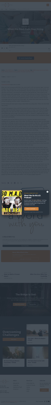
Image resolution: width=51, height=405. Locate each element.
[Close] (47, 192)
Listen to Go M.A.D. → (31, 208)
